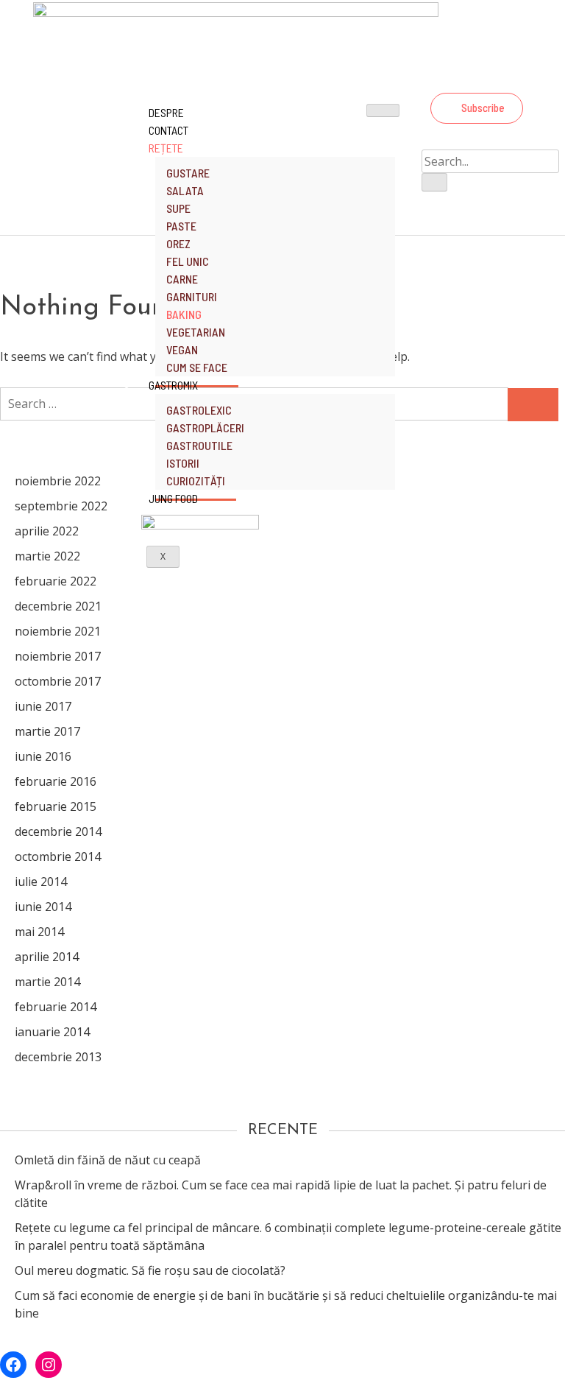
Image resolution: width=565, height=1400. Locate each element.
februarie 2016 (55, 781)
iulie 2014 (41, 881)
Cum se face (196, 367)
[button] (476, 108)
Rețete (166, 148)
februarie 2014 (55, 1007)
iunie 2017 (43, 706)
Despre (166, 112)
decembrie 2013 (58, 1057)
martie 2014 (47, 982)
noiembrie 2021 (58, 631)
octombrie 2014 (58, 856)
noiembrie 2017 (58, 656)
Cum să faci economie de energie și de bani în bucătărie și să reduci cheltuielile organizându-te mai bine (286, 1304)
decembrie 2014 (58, 831)
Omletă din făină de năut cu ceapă (108, 1160)
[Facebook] (474, 76)
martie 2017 (47, 731)
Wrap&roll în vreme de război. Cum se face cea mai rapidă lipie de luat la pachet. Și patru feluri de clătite (281, 1194)
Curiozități (195, 481)
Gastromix (173, 385)
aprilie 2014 (47, 957)
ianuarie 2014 (52, 1032)
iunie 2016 (43, 756)
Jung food (173, 498)
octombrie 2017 (58, 681)
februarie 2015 (55, 806)
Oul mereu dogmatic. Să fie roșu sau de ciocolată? (150, 1270)
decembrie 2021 (58, 606)
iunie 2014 (43, 906)
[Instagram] (514, 76)
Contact (168, 130)
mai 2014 (39, 932)
